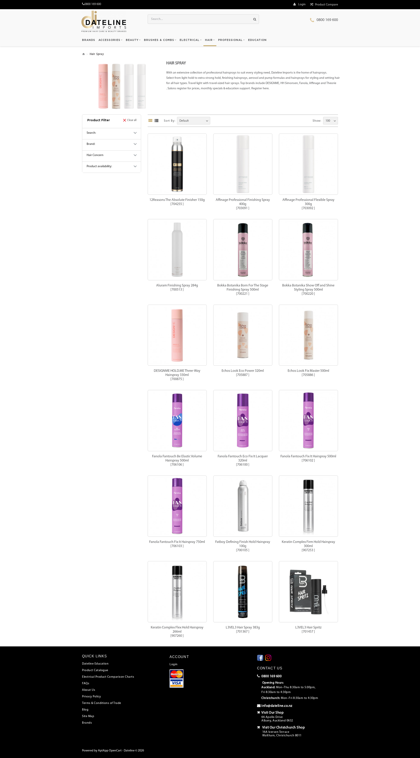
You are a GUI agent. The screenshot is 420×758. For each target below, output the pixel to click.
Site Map (88, 716)
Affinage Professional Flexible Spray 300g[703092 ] (308, 204)
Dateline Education (95, 663)
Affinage (314, 83)
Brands (87, 723)
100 (328, 121)
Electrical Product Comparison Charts (108, 677)
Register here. (260, 88)
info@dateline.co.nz (276, 706)
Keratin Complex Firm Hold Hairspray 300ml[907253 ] (308, 546)
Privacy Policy (91, 696)
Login (174, 664)
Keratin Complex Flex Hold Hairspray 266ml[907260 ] (177, 632)
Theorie (331, 83)
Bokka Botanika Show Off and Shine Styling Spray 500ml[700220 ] (308, 290)
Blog (85, 709)
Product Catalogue (95, 670)
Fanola (303, 83)
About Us (88, 690)
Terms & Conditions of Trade (101, 703)
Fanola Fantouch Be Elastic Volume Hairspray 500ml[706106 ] (177, 461)
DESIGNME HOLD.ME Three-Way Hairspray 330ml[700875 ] (177, 375)
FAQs (85, 683)
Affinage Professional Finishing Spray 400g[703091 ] (243, 204)
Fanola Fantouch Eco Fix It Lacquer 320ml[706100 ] (243, 461)
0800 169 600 (327, 20)
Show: (317, 121)
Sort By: (169, 121)
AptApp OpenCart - (110, 750)
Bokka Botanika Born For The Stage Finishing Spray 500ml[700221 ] (242, 290)
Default (184, 121)
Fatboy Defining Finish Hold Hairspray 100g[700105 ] (242, 546)
